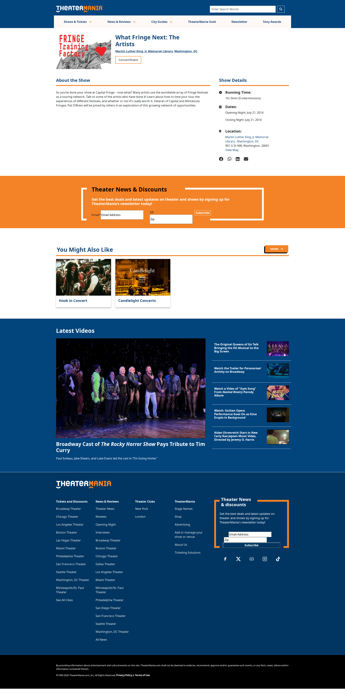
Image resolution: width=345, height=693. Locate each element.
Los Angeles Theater (70, 524)
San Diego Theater (108, 608)
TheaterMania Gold (202, 22)
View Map (232, 150)
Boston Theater (66, 532)
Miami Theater (66, 548)
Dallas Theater (105, 564)
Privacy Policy (124, 675)
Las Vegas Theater (68, 540)
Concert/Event (128, 60)
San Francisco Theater (71, 564)
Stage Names (184, 509)
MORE (274, 249)
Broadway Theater (68, 509)
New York (141, 509)
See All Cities (64, 600)
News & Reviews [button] (119, 22)
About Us (181, 545)
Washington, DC (185, 51)
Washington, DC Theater (72, 580)
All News (101, 640)
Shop (178, 517)
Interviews (103, 532)
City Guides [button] (159, 22)
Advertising (182, 524)
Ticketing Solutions (188, 553)
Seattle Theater (66, 572)
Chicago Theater (67, 517)
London (140, 517)
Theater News (105, 509)
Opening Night (106, 524)
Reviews (101, 517)
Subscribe (203, 213)
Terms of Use (142, 675)
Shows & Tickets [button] (76, 22)
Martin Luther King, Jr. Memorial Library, (144, 51)
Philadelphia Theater (70, 556)
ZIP (152, 212)
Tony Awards (272, 22)
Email (96, 215)
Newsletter (239, 22)
